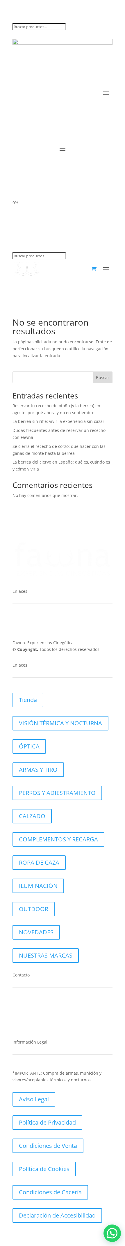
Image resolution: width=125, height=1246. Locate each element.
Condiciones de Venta (48, 1146)
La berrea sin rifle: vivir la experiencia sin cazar (58, 421)
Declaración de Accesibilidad (57, 1215)
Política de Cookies (44, 1169)
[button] (112, 1233)
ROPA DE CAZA (39, 862)
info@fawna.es (40, 1024)
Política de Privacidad (47, 1122)
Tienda (28, 700)
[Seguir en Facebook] (17, 623)
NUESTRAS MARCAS (45, 955)
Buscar (102, 377)
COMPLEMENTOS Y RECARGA (58, 839)
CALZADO (32, 816)
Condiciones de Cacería (50, 1192)
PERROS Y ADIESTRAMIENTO (57, 793)
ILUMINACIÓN (38, 886)
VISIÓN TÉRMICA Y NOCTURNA (60, 723)
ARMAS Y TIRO (38, 769)
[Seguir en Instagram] (28, 623)
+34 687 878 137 (42, 1006)
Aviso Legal (34, 1099)
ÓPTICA (29, 746)
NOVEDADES (36, 932)
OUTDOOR (33, 909)
